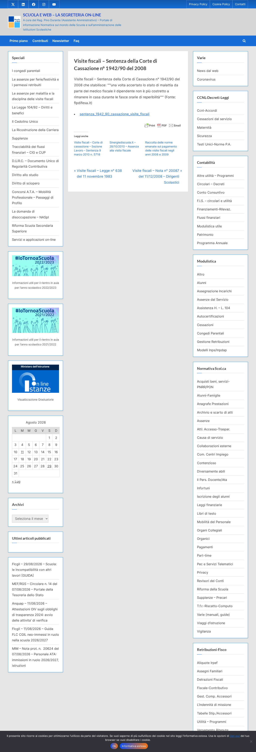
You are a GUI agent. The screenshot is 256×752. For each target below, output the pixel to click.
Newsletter (60, 41)
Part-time (204, 555)
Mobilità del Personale (214, 522)
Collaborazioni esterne (214, 446)
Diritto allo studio (25, 175)
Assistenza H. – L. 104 (213, 308)
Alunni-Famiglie (208, 395)
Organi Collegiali (209, 530)
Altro (200, 274)
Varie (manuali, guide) (213, 615)
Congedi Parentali (210, 333)
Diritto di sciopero (26, 183)
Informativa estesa (134, 746)
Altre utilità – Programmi (215, 176)
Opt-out (235, 735)
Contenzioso (206, 463)
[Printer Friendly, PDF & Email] (162, 125)
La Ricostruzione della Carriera (35, 130)
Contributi (40, 41)
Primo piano (19, 41)
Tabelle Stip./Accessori (214, 713)
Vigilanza (204, 631)
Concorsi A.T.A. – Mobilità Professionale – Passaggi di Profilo (32, 197)
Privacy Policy (198, 4)
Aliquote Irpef (207, 663)
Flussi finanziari (208, 218)
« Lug (16, 481)
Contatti (240, 4)
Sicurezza (204, 136)
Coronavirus (206, 79)
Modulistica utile (209, 226)
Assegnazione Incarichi (214, 291)
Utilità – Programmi (211, 722)
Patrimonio (205, 235)
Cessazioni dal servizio (214, 119)
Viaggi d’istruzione (211, 623)
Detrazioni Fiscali (210, 679)
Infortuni (203, 488)
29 (49, 466)
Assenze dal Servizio (212, 299)
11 (22, 452)
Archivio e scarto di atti (215, 412)
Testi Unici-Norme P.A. (214, 144)
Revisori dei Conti (210, 581)
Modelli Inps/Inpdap (212, 350)
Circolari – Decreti (210, 184)
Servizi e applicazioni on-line (34, 240)
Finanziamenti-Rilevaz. (214, 209)
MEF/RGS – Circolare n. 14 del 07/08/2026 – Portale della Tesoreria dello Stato (34, 589)
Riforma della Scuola (212, 589)
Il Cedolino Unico (25, 121)
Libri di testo (206, 513)
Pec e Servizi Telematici (215, 564)
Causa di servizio (210, 438)
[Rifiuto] (251, 741)
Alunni (201, 283)
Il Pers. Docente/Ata (212, 480)
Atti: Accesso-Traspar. (213, 429)
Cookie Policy (221, 4)
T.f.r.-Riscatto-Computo (215, 606)
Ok (114, 746)
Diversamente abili (211, 471)
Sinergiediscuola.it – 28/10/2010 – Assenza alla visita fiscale (124, 146)
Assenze (203, 421)
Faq (76, 41)
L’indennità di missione (214, 705)
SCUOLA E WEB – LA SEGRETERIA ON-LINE (62, 14)
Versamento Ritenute (212, 730)
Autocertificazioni (210, 316)
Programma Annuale (212, 243)
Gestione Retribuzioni (213, 342)
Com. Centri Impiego (212, 454)
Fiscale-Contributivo (212, 688)
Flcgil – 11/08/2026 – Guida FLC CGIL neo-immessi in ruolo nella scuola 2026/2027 (35, 634)
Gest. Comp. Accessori (214, 696)
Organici (203, 539)
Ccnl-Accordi (207, 110)
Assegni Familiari (209, 671)
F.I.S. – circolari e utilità (214, 201)
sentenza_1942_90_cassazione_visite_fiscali (114, 114)
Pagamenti (205, 547)
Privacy (202, 572)
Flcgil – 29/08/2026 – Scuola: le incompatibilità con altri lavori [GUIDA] (34, 569)
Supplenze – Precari (212, 598)
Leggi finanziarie (209, 505)
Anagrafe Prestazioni (213, 404)
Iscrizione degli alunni (213, 496)
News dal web (207, 71)
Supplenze (20, 138)
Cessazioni (205, 325)
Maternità (204, 127)
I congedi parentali (26, 71)
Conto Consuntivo (211, 192)
